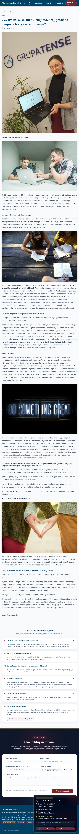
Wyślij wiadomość (63, 791)
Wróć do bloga (8, 12)
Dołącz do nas (70, 3)
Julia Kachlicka (12, 615)
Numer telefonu (17, 766)
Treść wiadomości (13, 774)
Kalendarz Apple (66, 828)
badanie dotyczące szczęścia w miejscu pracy (44, 195)
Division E (30, 822)
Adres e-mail (45, 758)
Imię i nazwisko (12, 758)
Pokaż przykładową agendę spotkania (21, 718)
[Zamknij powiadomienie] (74, 797)
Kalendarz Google (46, 828)
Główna (22, 3)
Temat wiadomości (47, 766)
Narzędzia (59, 3)
